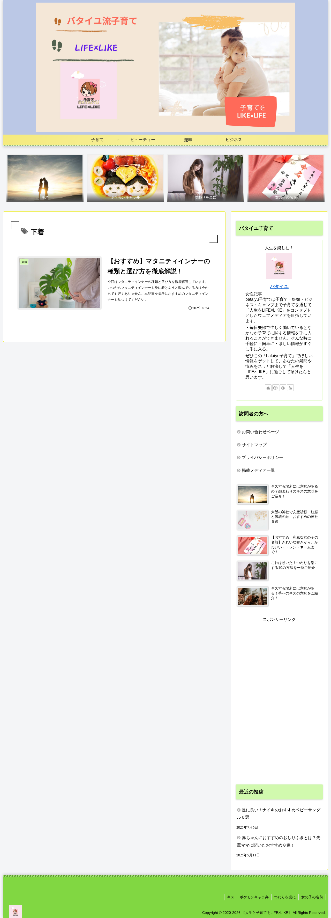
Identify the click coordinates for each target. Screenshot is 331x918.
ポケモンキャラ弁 (254, 897)
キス (230, 897)
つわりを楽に (285, 897)
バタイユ (279, 286)
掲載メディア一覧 (258, 470)
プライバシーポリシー (262, 457)
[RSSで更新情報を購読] (290, 387)
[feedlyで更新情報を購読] (283, 387)
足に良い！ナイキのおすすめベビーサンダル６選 (278, 814)
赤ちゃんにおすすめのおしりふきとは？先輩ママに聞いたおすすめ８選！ (278, 841)
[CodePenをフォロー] (275, 387)
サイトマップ (254, 445)
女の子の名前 (312, 897)
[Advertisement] (279, 701)
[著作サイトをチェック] (268, 387)
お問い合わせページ (260, 432)
